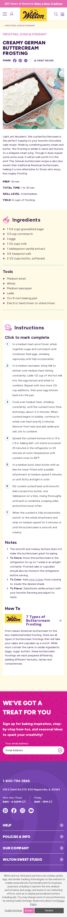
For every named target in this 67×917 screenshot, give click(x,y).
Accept (29, 910)
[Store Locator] (62, 14)
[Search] (56, 14)
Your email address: (17, 743)
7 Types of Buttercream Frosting (38, 620)
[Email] (25, 60)
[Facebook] (14, 60)
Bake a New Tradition (48, 3)
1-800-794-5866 (16, 781)
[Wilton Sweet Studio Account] (11, 14)
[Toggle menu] (5, 14)
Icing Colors (36, 579)
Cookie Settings (13, 910)
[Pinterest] (20, 60)
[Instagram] (22, 810)
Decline (49, 910)
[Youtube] (31, 810)
